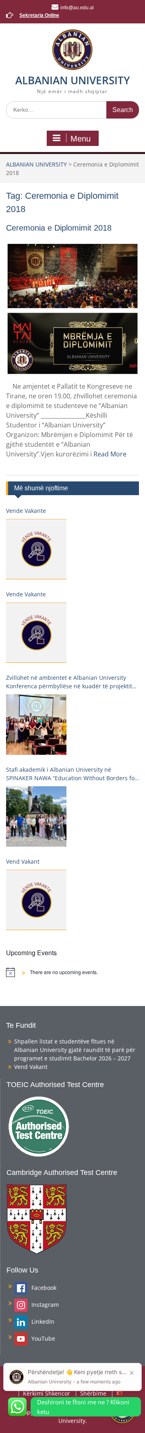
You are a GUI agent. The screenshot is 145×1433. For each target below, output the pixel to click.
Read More (109, 454)
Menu (80, 138)
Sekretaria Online (39, 15)
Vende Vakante (26, 510)
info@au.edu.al (77, 7)
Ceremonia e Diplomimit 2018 (59, 227)
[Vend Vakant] (36, 900)
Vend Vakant (22, 861)
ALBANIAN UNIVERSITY (72, 80)
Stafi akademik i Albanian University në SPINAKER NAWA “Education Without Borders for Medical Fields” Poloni (71, 774)
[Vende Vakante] (36, 549)
